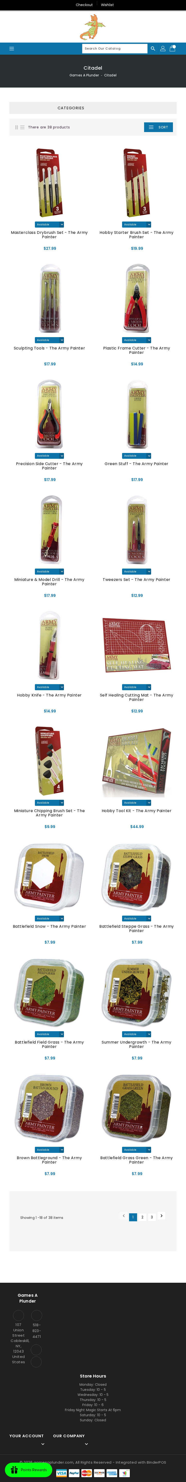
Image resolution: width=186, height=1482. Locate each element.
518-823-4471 (36, 1330)
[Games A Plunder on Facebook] (36, 1349)
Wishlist (107, 4)
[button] (135, 127)
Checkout (84, 4)
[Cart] (173, 48)
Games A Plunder (84, 75)
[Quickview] (22, 248)
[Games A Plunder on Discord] (36, 1361)
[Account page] (163, 48)
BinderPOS (156, 1462)
